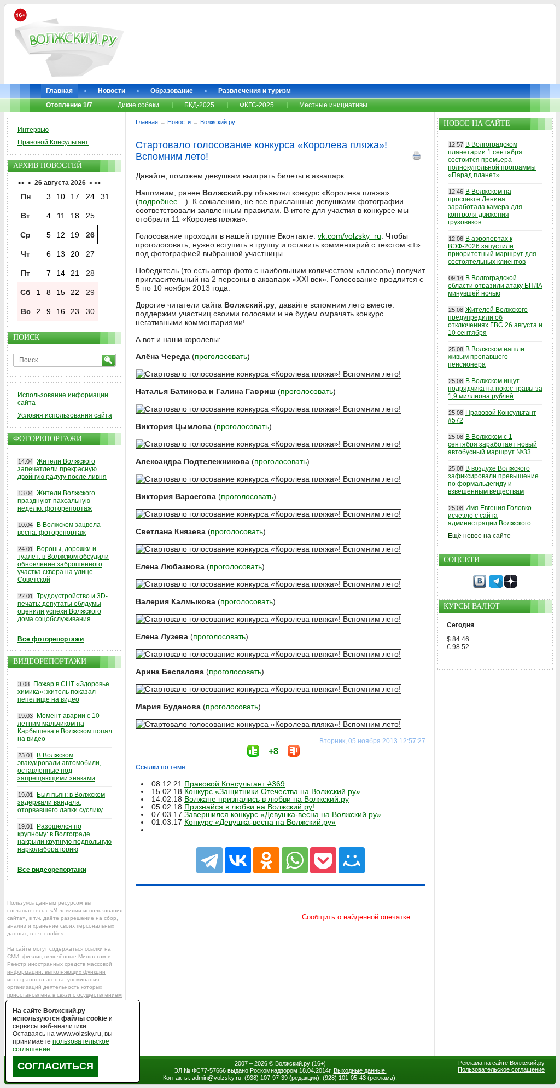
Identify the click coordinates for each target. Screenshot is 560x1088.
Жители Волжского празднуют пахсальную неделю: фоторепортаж (56, 500)
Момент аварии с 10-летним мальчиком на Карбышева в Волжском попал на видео (65, 727)
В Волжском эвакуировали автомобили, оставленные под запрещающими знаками (59, 766)
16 (60, 311)
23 (75, 311)
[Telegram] (209, 860)
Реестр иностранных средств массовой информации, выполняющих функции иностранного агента (59, 971)
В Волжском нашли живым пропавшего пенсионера (486, 356)
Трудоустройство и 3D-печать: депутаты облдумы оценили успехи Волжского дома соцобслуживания (63, 607)
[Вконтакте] (479, 585)
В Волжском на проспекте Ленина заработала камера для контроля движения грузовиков (485, 207)
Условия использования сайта (65, 415)
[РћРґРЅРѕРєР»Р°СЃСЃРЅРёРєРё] (266, 860)
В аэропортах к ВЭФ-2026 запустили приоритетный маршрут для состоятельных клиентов (492, 250)
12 (60, 234)
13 (60, 254)
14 (60, 273)
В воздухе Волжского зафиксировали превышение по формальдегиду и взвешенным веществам (493, 480)
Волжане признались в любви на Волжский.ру (266, 799)
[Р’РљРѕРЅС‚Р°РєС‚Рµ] (238, 860)
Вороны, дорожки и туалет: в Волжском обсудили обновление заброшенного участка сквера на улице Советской (63, 564)
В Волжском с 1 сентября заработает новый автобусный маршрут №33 (492, 444)
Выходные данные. (360, 1070)
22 (75, 292)
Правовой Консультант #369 (234, 783)
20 (75, 254)
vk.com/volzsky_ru (349, 236)
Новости (111, 91)
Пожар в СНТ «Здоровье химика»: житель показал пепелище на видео (63, 691)
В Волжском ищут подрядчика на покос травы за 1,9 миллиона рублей (495, 388)
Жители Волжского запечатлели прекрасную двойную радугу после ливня (62, 469)
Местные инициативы (333, 105)
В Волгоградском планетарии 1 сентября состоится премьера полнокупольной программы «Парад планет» (492, 160)
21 (75, 273)
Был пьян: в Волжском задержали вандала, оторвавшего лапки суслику (61, 802)
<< (21, 183)
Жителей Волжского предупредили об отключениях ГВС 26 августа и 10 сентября (495, 321)
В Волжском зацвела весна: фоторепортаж (59, 528)
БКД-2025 (199, 105)
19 (75, 234)
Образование (171, 91)
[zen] (510, 585)
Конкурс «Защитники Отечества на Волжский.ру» (272, 791)
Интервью (33, 130)
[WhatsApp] (295, 860)
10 (60, 196)
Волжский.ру (292, 1063)
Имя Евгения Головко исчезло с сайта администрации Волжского (490, 515)
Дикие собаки (138, 105)
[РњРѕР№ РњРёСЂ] (352, 860)
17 (75, 196)
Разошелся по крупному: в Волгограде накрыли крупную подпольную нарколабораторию (65, 838)
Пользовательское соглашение (501, 1069)
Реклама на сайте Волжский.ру (501, 1063)
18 (75, 215)
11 (61, 215)
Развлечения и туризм (254, 91)
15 (60, 292)
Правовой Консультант (53, 142)
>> (97, 183)
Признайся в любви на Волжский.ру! (249, 806)
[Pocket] (323, 860)
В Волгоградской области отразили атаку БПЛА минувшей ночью (495, 285)
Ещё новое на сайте (479, 536)
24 (90, 196)
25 (90, 215)
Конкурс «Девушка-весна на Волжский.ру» (260, 822)
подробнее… (161, 201)
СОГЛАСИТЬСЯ (56, 1066)
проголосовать (221, 356)
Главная (59, 91)
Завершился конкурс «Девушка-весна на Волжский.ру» (282, 814)
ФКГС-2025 (257, 105)
